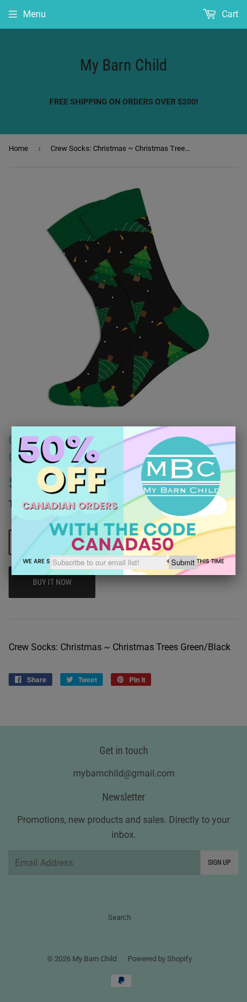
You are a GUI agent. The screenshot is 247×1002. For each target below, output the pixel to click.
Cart (228, 14)
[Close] (235, 426)
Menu (34, 14)
